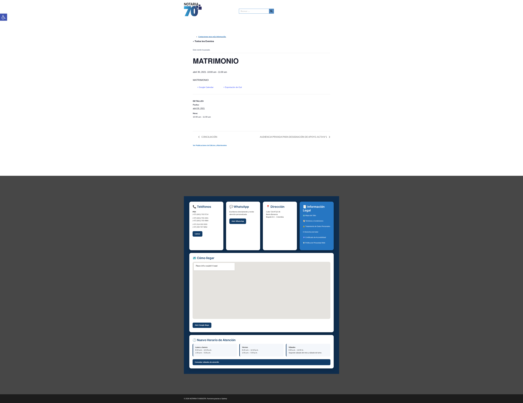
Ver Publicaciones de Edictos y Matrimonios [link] (210, 145)
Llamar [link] (197, 234)
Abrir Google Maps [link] (202, 325)
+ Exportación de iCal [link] (232, 87)
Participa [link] (325, 7)
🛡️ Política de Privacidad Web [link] (314, 243)
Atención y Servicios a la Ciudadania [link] (263, 7)
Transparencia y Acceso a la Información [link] (299, 7)
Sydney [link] (224, 399)
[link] (3, 17)
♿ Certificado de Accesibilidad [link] (314, 237)
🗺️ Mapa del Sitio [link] (309, 215)
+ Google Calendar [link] (205, 87)
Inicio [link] (241, 7)
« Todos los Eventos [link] (203, 41)
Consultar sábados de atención (207, 362)
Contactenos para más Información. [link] (212, 37)
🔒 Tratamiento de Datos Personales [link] (316, 226)
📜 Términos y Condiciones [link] (313, 221)
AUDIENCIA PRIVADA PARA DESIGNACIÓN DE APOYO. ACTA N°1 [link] (294, 137)
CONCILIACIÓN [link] (209, 137)
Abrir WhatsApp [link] (238, 221)
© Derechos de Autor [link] (310, 232)
